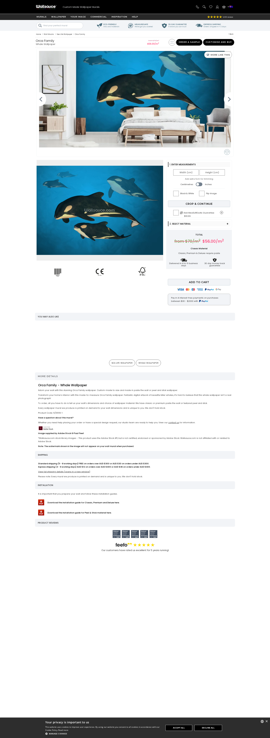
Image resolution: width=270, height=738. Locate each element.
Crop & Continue (199, 203)
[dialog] (135, 728)
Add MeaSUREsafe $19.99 (199, 213)
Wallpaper (58, 16)
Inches (208, 184)
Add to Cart (199, 282)
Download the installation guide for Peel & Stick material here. (80, 512)
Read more (63, 730)
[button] (103, 734)
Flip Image (211, 193)
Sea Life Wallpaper (122, 362)
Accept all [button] (179, 727)
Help (135, 16)
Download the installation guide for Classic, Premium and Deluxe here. (84, 502)
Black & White (187, 193)
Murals (42, 16)
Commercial (98, 16)
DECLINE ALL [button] (208, 727)
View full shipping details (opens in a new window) (64, 471)
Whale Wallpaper (148, 362)
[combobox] (262, 721)
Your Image (78, 16)
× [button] (266, 721)
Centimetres (186, 184)
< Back (230, 34)
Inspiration (119, 16)
